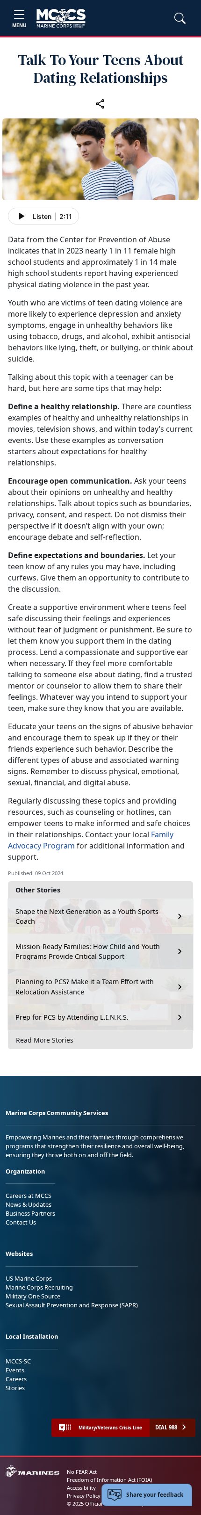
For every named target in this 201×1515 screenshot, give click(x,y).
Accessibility (81, 1487)
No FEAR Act (82, 1471)
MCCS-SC (18, 1361)
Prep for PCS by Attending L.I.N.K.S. (72, 1017)
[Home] (61, 18)
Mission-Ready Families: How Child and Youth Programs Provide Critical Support (87, 951)
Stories (15, 1388)
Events (15, 1370)
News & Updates (28, 1204)
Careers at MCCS (28, 1195)
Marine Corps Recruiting (39, 1287)
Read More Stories (44, 1040)
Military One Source (33, 1296)
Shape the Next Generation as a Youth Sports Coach (86, 916)
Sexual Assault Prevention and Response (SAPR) (72, 1305)
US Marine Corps (29, 1278)
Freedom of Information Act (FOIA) (109, 1479)
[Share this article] (100, 103)
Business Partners (30, 1213)
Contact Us (21, 1222)
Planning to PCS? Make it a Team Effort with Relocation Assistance (84, 986)
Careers (16, 1379)
